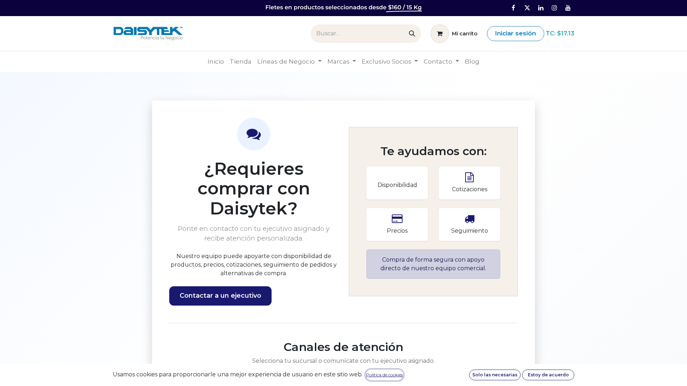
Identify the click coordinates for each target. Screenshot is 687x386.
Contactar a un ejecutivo (220, 296)
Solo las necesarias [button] (494, 374)
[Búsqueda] (412, 33)
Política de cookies (384, 374)
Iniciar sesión (515, 33)
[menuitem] (216, 61)
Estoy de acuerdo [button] (548, 374)
